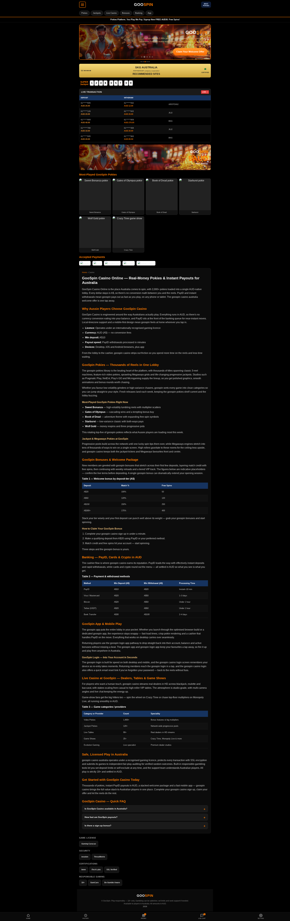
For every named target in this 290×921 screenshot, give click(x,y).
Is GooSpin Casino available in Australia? (106, 808)
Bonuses (126, 13)
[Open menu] (82, 5)
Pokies (84, 13)
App (149, 13)
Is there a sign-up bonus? (98, 825)
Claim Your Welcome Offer (190, 51)
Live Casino (111, 13)
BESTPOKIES (206, 4)
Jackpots (97, 13)
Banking (138, 13)
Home (84, 272)
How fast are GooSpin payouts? (101, 817)
